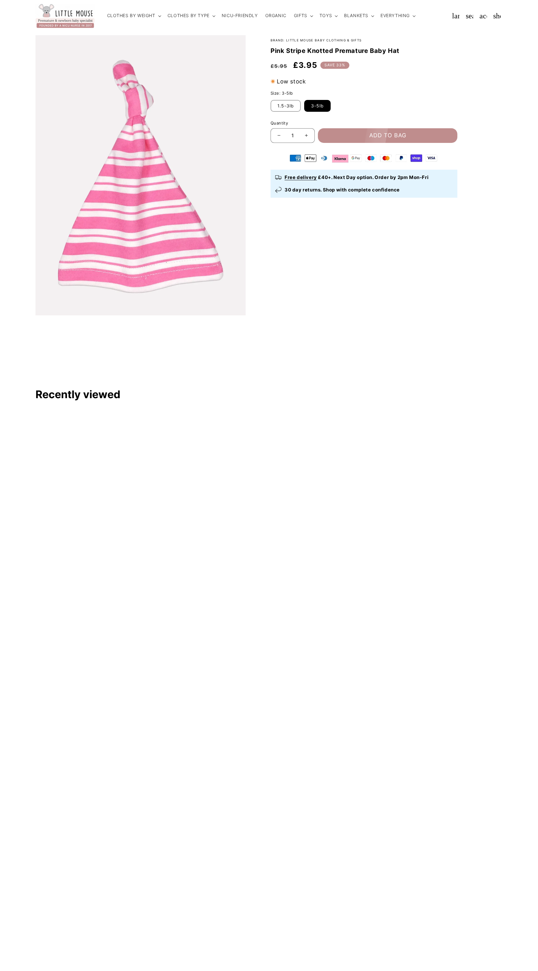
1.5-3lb (285, 105)
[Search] (469, 16)
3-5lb (317, 105)
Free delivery (301, 177)
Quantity (279, 122)
